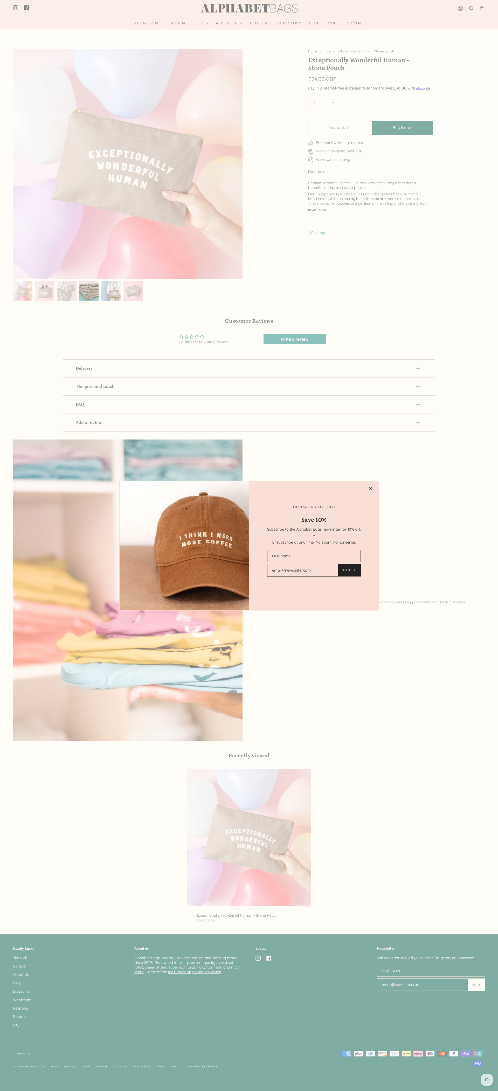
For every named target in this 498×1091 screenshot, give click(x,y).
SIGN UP (349, 570)
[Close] (371, 488)
